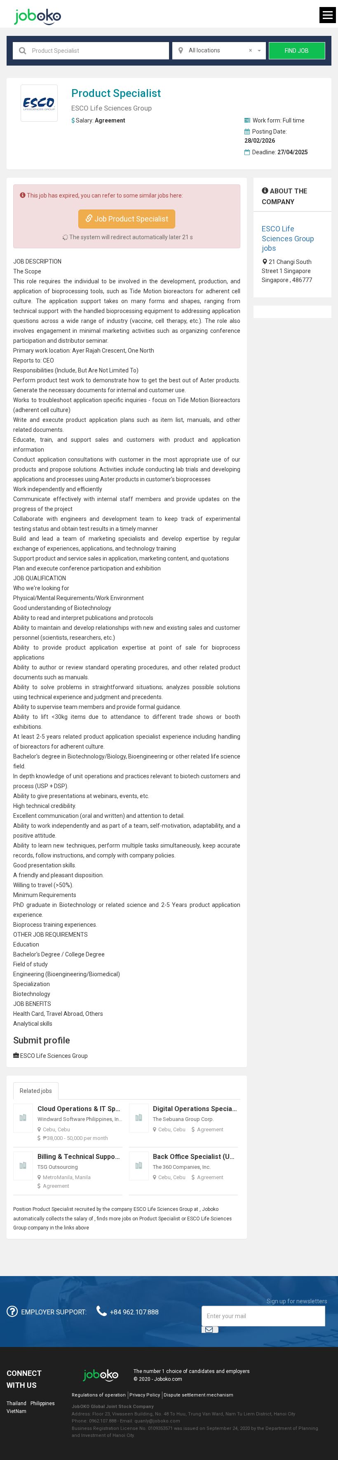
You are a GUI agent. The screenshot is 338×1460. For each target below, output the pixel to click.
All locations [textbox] (220, 50)
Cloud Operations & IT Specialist (88, 1109)
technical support (36, 311)
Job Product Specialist (130, 218)
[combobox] (219, 51)
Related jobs (36, 1091)
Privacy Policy (144, 1395)
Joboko (37, 17)
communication (58, 815)
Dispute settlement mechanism (198, 1395)
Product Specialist (116, 93)
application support (75, 301)
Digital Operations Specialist (197, 1109)
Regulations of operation (99, 1395)
